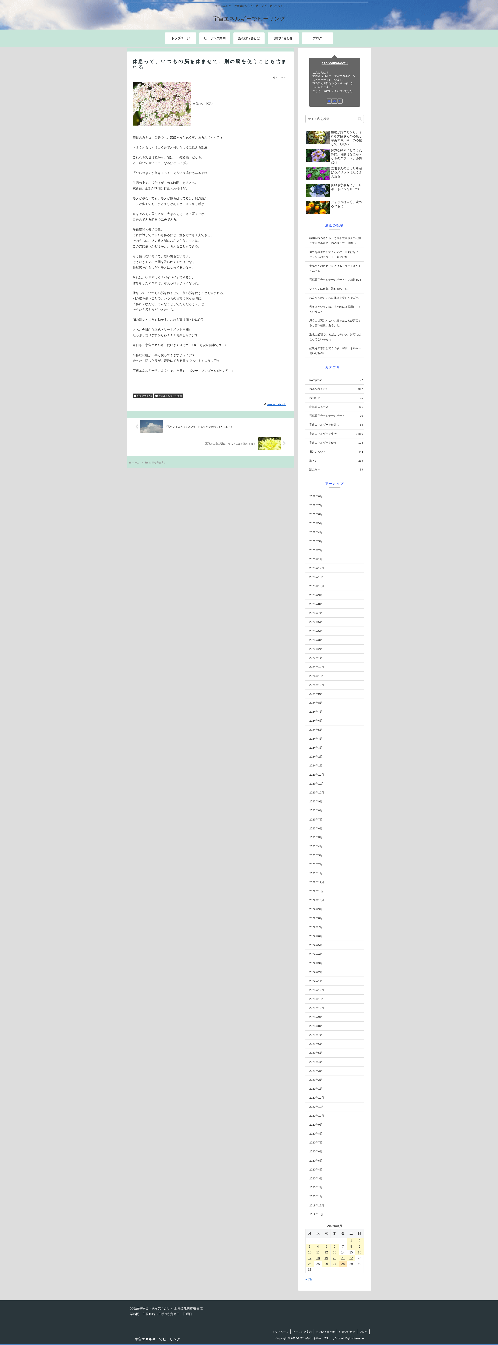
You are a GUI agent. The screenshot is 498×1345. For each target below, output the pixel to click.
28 (343, 1264)
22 (351, 1258)
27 (334, 1264)
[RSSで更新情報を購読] (340, 101)
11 (318, 1252)
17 (309, 1258)
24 (309, 1264)
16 (359, 1252)
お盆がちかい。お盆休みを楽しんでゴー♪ (334, 297)
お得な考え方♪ (144, 396)
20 (334, 1258)
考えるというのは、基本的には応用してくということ (335, 309)
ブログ (363, 1331)
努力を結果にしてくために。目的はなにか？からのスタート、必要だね (333, 254)
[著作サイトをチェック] (329, 101)
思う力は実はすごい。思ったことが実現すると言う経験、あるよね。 (335, 323)
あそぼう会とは (325, 1331)
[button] (359, 119)
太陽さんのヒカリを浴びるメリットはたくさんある (335, 268)
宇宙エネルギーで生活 (170, 396)
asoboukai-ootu (335, 63)
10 (309, 1252)
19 (326, 1258)
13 (334, 1252)
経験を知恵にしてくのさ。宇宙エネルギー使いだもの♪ (335, 351)
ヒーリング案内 (302, 1331)
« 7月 (309, 1279)
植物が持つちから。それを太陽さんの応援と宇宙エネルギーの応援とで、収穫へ (335, 240)
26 (326, 1264)
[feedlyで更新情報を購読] (334, 101)
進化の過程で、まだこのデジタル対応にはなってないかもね (335, 337)
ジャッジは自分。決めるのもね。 (329, 288)
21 (343, 1258)
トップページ (280, 1331)
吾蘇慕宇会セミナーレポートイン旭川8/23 (335, 279)
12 (326, 1252)
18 (318, 1258)
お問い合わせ (347, 1331)
